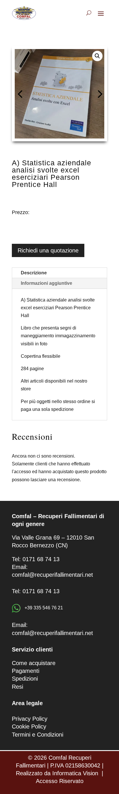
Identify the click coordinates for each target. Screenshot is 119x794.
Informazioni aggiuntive (46, 283)
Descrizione (34, 272)
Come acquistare (33, 663)
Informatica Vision (75, 773)
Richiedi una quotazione (48, 250)
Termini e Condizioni (37, 734)
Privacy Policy (29, 719)
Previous (20, 93)
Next (98, 93)
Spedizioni (25, 678)
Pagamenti (25, 671)
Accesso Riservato (59, 781)
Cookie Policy (29, 726)
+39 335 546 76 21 (43, 607)
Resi (17, 686)
